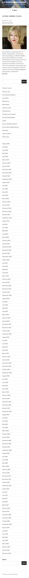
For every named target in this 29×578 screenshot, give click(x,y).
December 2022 (6, 285)
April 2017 (5, 502)
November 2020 (6, 366)
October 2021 (6, 331)
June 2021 (5, 343)
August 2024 (6, 221)
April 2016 (5, 540)
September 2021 (7, 334)
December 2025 (6, 169)
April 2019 (5, 427)
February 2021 (6, 356)
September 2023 (7, 256)
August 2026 (6, 143)
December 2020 (6, 363)
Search (24, 81)
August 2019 (5, 414)
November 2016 (6, 518)
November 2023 (6, 250)
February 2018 (6, 469)
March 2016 (5, 543)
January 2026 (6, 166)
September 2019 (7, 411)
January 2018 (6, 472)
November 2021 (6, 327)
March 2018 (5, 466)
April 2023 (5, 272)
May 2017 (5, 498)
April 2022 (5, 311)
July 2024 (5, 224)
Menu (15, 10)
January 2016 (6, 550)
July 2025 (5, 185)
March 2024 (5, 237)
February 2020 (6, 395)
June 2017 (5, 495)
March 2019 (5, 431)
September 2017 (7, 485)
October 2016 (6, 521)
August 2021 (5, 337)
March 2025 (5, 198)
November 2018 (6, 443)
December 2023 (6, 247)
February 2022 (6, 318)
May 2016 (5, 537)
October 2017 (6, 482)
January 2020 (6, 398)
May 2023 (5, 269)
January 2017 (5, 511)
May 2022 (5, 308)
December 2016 (6, 514)
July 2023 (5, 263)
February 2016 (6, 547)
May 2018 (5, 463)
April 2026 (5, 156)
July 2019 (4, 418)
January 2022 (6, 321)
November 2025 (6, 172)
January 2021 (5, 360)
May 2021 (5, 347)
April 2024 (5, 234)
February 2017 (6, 508)
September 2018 (7, 450)
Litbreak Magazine (14, 2)
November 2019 (6, 405)
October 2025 (6, 176)
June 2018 (5, 460)
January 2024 (6, 243)
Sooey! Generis (7, 23)
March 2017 (5, 505)
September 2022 (7, 295)
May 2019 (5, 424)
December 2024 (6, 208)
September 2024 (7, 218)
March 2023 (5, 276)
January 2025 (6, 205)
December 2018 (6, 440)
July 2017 (4, 492)
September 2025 (7, 179)
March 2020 (5, 392)
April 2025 (5, 195)
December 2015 (6, 553)
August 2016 (5, 527)
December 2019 (6, 401)
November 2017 (6, 479)
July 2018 (4, 456)
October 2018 (6, 447)
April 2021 (5, 350)
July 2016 (4, 531)
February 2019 (6, 434)
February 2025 (6, 202)
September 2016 (7, 524)
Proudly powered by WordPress (10, 574)
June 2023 (5, 266)
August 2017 (5, 489)
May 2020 (5, 385)
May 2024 (5, 231)
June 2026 (5, 150)
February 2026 (6, 163)
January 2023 (6, 282)
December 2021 (6, 324)
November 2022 (6, 289)
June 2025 (5, 189)
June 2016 (5, 534)
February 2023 (6, 279)
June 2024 (5, 227)
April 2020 (5, 389)
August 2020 (6, 376)
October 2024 (6, 214)
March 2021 (5, 353)
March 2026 (5, 160)
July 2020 (5, 379)
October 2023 (6, 253)
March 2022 (5, 314)
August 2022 (5, 298)
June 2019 (5, 421)
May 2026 (5, 153)
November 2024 (6, 211)
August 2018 (5, 453)
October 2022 (6, 292)
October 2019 (6, 408)
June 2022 (5, 305)
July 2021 (4, 340)
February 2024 (6, 240)
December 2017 (6, 476)
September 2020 (7, 372)
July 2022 (5, 302)
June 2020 (5, 382)
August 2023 (6, 260)
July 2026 (5, 147)
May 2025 (5, 192)
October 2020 (6, 369)
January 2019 (6, 437)
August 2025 (6, 182)
